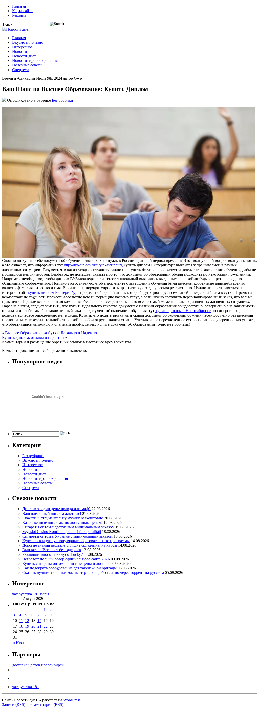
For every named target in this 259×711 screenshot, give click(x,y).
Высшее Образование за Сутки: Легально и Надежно (51, 333)
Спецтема (20, 70)
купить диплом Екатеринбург (53, 292)
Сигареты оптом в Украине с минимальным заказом (67, 536)
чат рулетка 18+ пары (30, 594)
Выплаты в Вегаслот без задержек (51, 550)
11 (21, 620)
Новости (19, 51)
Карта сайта (22, 11)
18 (21, 626)
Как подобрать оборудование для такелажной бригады (69, 568)
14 (39, 620)
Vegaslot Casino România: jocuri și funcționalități (61, 531)
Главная (19, 6)
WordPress (71, 700)
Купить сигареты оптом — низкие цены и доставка (66, 563)
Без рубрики (62, 100)
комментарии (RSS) (46, 704)
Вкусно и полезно (27, 42)
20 (33, 626)
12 (27, 620)
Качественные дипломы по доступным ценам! (62, 522)
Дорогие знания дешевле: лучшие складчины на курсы (69, 545)
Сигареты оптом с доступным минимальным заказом (68, 527)
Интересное (22, 47)
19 (27, 626)
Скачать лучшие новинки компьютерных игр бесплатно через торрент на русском (93, 572)
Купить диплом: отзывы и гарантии (33, 337)
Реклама (19, 15)
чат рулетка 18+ (25, 687)
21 (39, 626)
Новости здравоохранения (35, 60)
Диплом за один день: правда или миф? (56, 509)
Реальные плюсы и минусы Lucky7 (52, 554)
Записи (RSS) (13, 704)
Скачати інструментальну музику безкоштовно (62, 518)
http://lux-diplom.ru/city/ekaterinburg (93, 265)
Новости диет (24, 56)
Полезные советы (27, 65)
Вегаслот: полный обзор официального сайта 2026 (66, 559)
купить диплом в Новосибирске (183, 310)
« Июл (18, 643)
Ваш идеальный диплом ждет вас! (51, 513)
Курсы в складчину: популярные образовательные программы (76, 541)
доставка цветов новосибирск (38, 665)
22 (46, 626)
